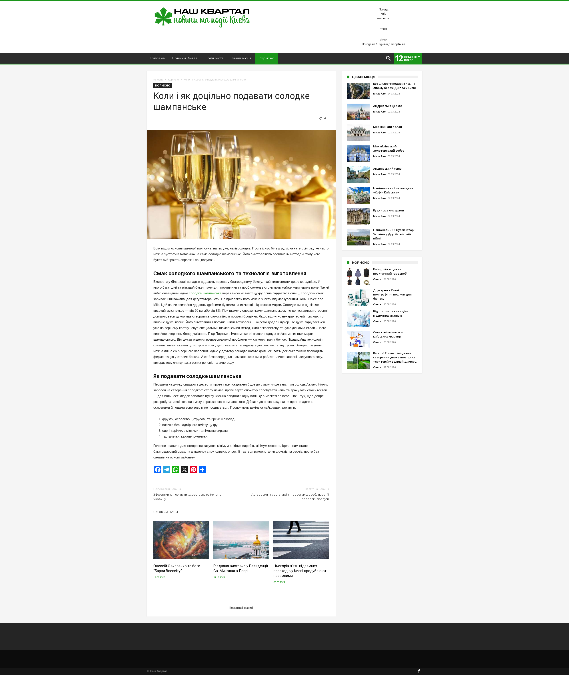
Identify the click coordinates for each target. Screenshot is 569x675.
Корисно (173, 79)
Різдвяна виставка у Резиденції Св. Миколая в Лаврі (240, 568)
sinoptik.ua (398, 44)
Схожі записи (165, 512)
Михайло (379, 93)
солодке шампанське (205, 293)
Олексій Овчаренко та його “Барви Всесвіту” (176, 568)
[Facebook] (418, 671)
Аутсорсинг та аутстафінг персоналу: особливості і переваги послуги (290, 494)
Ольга (377, 279)
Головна (158, 79)
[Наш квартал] (202, 7)
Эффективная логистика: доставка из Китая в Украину (187, 494)
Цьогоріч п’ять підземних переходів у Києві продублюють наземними (301, 571)
